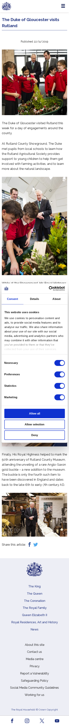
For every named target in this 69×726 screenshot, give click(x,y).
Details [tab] (34, 298)
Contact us (34, 652)
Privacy (35, 666)
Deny (34, 435)
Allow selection (34, 424)
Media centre (34, 659)
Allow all (34, 413)
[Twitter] (35, 544)
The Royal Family (35, 608)
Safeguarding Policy (34, 680)
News (34, 629)
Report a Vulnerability (34, 673)
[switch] (59, 374)
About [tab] (56, 298)
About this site (34, 645)
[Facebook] (29, 544)
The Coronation (34, 601)
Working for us (34, 695)
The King (34, 586)
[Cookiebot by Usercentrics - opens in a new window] (49, 288)
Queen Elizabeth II (34, 615)
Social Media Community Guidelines (34, 687)
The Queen (34, 593)
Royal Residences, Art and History (34, 622)
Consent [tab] (12, 298)
